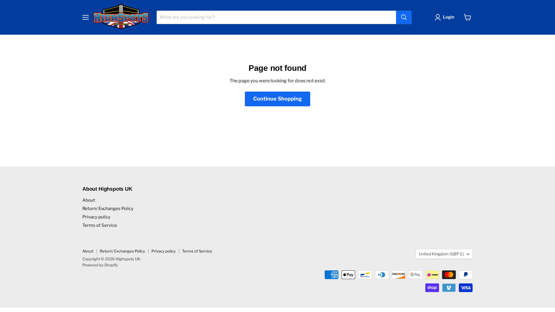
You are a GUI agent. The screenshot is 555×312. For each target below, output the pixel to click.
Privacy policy (96, 217)
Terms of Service (99, 225)
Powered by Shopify (100, 265)
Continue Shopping (277, 99)
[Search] (404, 17)
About (88, 200)
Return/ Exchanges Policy (108, 208)
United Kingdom (441, 253)
